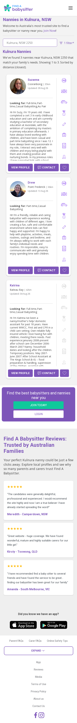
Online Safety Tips (57, 640)
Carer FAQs (35, 640)
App (38, 662)
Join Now (50, 31)
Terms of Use (38, 684)
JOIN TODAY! (38, 405)
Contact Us (38, 706)
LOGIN (39, 414)
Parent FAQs (16, 640)
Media (38, 676)
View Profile (20, 167)
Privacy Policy (38, 691)
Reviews (38, 669)
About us (38, 698)
